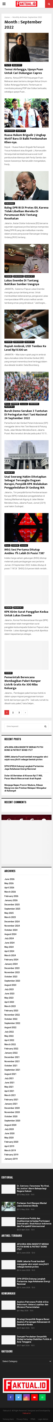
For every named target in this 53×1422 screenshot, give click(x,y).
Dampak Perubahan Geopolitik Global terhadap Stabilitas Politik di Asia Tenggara (34, 1339)
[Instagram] (26, 1397)
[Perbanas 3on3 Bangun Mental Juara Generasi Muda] (8, 1206)
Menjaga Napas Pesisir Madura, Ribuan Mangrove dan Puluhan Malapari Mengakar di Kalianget (25, 788)
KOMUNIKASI (9, 131)
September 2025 (12, 909)
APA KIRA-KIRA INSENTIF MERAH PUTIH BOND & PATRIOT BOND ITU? (33, 1246)
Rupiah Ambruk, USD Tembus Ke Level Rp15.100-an (25, 348)
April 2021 (9, 1091)
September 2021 (12, 1070)
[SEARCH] (45, 726)
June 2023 (9, 993)
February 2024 (11, 959)
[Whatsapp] (42, 1397)
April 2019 (9, 1146)
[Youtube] (34, 1397)
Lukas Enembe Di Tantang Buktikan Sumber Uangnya (21, 282)
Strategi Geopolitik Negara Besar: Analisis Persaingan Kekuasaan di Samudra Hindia (33, 1322)
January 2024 (11, 964)
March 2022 (10, 1044)
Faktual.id (26, 1413)
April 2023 (9, 1002)
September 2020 (12, 1121)
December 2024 (12, 921)
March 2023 (10, 1006)
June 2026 (9, 879)
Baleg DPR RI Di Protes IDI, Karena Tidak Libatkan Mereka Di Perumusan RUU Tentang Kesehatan (26, 213)
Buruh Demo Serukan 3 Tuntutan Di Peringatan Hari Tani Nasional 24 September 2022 (25, 415)
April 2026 (9, 887)
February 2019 (11, 1154)
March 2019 (10, 1150)
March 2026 (10, 892)
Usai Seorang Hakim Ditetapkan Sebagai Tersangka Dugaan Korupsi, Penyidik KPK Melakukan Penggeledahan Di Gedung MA (25, 482)
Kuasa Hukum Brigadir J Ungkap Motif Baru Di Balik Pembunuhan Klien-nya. (25, 139)
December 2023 (12, 968)
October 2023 (10, 976)
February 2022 (11, 1048)
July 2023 (9, 989)
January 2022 (11, 1053)
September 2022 (12, 1023)
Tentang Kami (8, 1419)
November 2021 (12, 1061)
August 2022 (10, 1027)
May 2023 (9, 998)
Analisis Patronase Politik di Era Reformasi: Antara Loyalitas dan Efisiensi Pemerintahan (32, 1304)
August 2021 (10, 1074)
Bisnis (7, 404)
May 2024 (9, 947)
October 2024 (10, 930)
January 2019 (11, 1159)
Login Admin (43, 1419)
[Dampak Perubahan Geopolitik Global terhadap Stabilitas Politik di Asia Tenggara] (8, 1339)
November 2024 (12, 926)
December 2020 (12, 1108)
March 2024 (10, 955)
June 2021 (9, 1082)
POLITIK (7, 65)
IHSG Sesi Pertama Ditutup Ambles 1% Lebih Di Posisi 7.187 (24, 551)
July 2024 (9, 938)
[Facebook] (10, 1397)
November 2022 (12, 1015)
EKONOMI (8, 276)
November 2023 (12, 972)
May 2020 (9, 1137)
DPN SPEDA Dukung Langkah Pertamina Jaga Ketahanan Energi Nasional (33, 1281)
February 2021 (11, 1099)
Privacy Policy (22, 1419)
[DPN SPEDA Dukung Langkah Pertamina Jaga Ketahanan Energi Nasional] (8, 1282)
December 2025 (12, 904)
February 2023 (11, 1010)
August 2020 (10, 1125)
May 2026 (9, 883)
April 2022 (9, 1040)
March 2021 (10, 1095)
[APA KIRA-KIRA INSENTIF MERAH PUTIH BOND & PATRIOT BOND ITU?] (8, 1247)
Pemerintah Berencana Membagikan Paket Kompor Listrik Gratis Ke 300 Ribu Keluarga (22, 683)
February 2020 (11, 1142)
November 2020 (12, 1112)
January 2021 (11, 1104)
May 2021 (9, 1087)
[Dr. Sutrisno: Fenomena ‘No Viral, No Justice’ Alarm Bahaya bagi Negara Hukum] (8, 1189)
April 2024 (9, 951)
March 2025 (10, 917)
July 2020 (9, 1129)
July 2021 (9, 1078)
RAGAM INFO (17, 65)
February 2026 (11, 896)
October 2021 (10, 1065)
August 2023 (10, 985)
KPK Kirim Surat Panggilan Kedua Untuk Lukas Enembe (26, 613)
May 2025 (9, 913)
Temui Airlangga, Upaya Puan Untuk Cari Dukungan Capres (23, 71)
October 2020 (10, 1116)
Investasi (24, 404)
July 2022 (9, 1032)
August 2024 (10, 934)
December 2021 (12, 1057)
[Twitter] (18, 1397)
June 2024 (9, 943)
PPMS (33, 1419)
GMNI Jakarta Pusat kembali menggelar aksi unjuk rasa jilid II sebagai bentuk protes (33, 1264)
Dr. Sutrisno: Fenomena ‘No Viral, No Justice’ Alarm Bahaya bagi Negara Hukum (33, 1188)
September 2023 (12, 981)
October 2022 (10, 1019)
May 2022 (9, 1036)
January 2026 (11, 900)
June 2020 (9, 1133)
